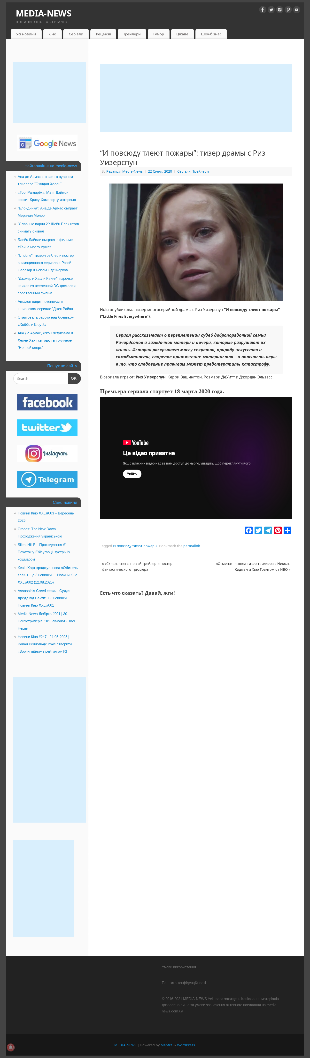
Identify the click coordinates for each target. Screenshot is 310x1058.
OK (72, 378)
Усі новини (26, 34)
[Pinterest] (288, 10)
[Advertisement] (196, 98)
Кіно (52, 34)
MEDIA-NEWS (43, 13)
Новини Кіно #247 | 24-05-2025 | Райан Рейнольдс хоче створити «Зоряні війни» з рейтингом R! (45, 644)
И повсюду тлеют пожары (135, 546)
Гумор (158, 34)
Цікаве (182, 34)
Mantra (166, 1045)
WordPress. (186, 1045)
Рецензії (103, 34)
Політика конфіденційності (184, 983)
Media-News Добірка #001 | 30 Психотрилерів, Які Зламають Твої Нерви (46, 621)
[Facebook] (262, 10)
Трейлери (132, 34)
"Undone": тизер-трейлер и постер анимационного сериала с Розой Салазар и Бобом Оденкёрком (46, 262)
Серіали (76, 34)
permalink (191, 546)
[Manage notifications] (11, 1047)
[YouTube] (296, 10)
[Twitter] (271, 10)
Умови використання (179, 967)
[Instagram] (279, 10)
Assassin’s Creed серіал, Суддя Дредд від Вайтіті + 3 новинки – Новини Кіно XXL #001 (44, 598)
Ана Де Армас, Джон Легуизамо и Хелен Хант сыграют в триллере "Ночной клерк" (45, 340)
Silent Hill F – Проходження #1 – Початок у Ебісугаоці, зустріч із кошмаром (44, 552)
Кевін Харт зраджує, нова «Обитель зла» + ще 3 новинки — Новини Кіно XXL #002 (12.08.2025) (48, 575)
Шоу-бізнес (211, 34)
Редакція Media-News (124, 171)
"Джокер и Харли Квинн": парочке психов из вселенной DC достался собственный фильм (47, 285)
